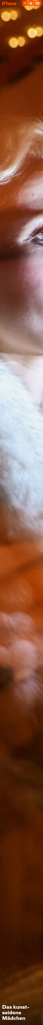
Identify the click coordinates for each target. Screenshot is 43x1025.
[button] (25, 3)
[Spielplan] (30, 3)
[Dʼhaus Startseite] (9, 3)
